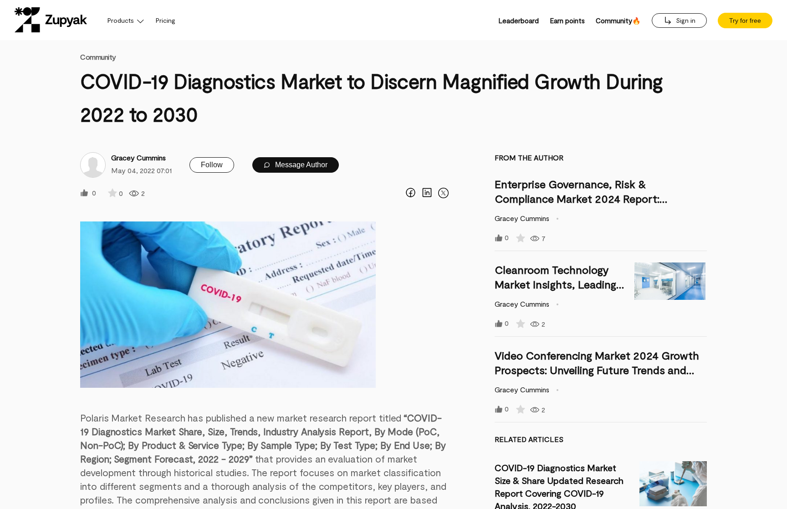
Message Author (300, 165)
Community (98, 56)
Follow (212, 165)
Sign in (684, 20)
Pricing (165, 20)
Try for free (745, 20)
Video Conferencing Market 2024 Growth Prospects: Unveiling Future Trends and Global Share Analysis (597, 370)
